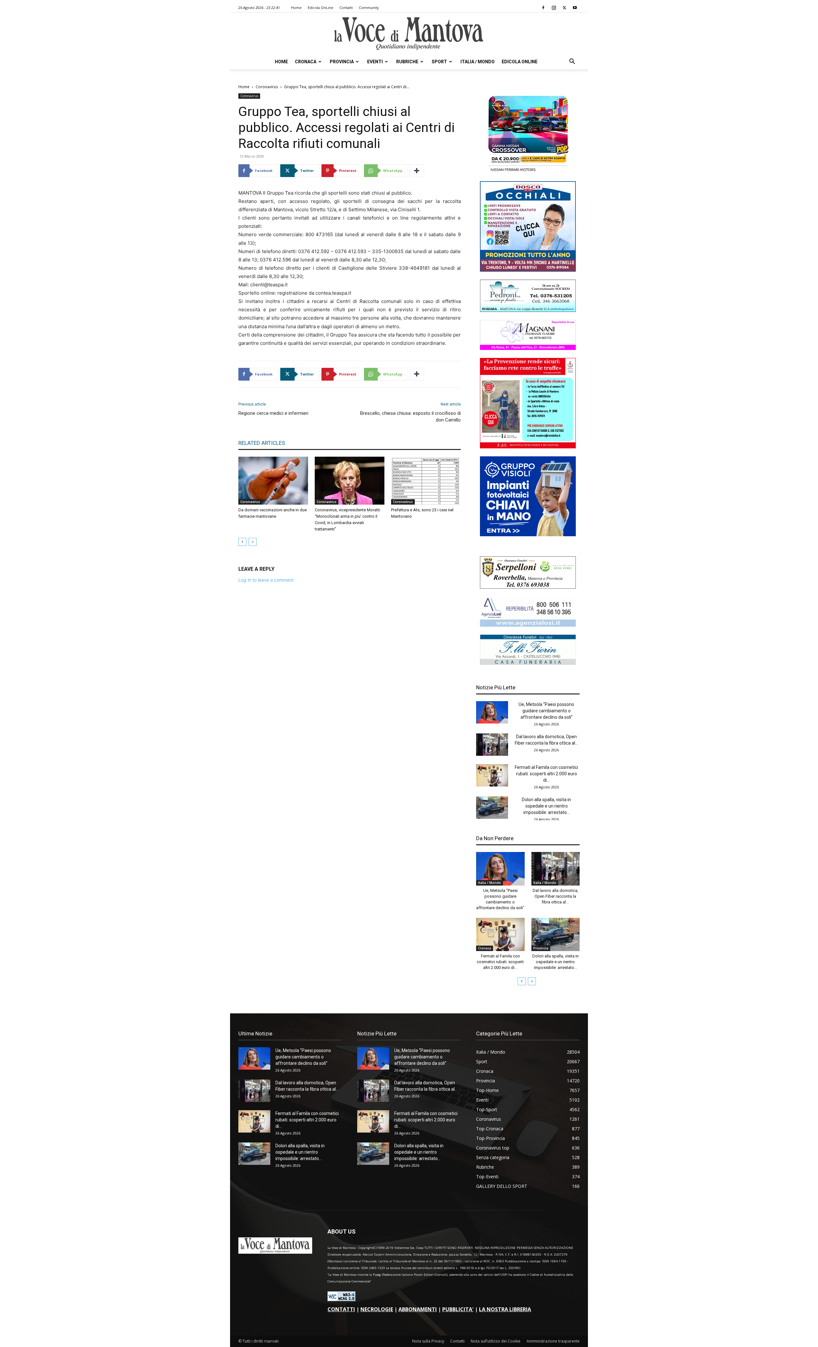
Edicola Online (519, 61)
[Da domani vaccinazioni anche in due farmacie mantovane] (273, 481)
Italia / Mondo (477, 61)
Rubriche (407, 61)
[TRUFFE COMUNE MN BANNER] (528, 447)
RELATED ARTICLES (261, 443)
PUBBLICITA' (458, 1309)
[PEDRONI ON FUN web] (528, 310)
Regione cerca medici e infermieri (273, 413)
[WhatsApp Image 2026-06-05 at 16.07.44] (528, 171)
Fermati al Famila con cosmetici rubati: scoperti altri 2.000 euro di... (546, 774)
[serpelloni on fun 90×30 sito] (528, 587)
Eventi (375, 61)
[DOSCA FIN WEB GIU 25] (528, 270)
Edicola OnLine (320, 7)
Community (369, 7)
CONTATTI (341, 1309)
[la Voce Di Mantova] (409, 33)
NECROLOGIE (376, 1309)
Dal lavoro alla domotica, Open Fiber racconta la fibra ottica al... (555, 896)
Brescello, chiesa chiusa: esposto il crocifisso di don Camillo (410, 416)
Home (296, 7)
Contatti (346, 7)
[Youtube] (575, 7)
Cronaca (305, 61)
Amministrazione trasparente (553, 1341)
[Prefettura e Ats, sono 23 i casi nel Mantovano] (426, 481)
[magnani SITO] (528, 348)
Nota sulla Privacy (428, 1341)
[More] (417, 170)
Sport (439, 61)
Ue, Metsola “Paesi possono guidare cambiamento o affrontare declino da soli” (546, 711)
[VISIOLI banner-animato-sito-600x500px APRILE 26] (528, 534)
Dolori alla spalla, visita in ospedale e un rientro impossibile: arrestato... (546, 806)
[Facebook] (543, 7)
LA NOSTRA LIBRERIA (505, 1309)
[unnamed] (528, 625)
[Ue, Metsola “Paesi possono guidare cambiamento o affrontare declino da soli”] (492, 712)
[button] (572, 62)
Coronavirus (267, 86)
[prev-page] (242, 542)
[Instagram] (554, 7)
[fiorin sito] (528, 663)
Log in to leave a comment (266, 580)
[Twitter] (564, 7)
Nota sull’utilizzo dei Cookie (496, 1341)
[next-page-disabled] (253, 542)
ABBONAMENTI (417, 1309)
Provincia (342, 61)
